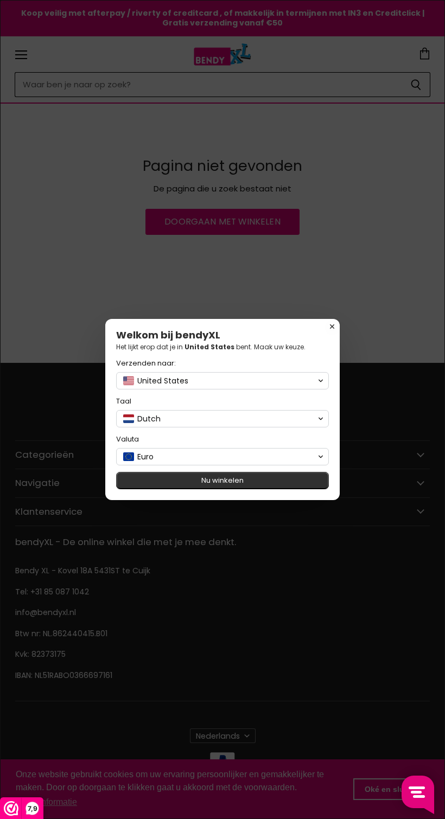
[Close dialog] (332, 326)
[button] (222, 380)
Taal (123, 401)
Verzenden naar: (146, 363)
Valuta (127, 439)
